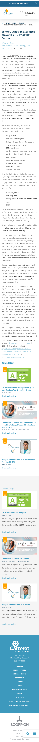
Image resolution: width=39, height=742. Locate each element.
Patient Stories (20, 698)
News (8, 23)
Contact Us (19, 678)
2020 (14, 23)
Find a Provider (19, 670)
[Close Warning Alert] (36, 3)
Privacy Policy (19, 733)
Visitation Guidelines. (18, 3)
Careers (19, 682)
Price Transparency (19, 690)
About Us (19, 666)
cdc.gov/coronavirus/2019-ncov (19, 343)
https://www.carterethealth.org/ (13, 357)
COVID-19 (30, 46)
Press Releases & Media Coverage (14, 46)
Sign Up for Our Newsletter (19, 702)
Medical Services (19, 674)
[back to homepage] (2, 23)
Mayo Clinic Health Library (19, 705)
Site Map (19, 736)
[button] (34, 734)
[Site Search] (27, 733)
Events (19, 694)
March (21, 23)
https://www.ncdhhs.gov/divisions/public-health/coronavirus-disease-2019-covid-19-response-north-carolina (17, 352)
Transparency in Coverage (19, 739)
